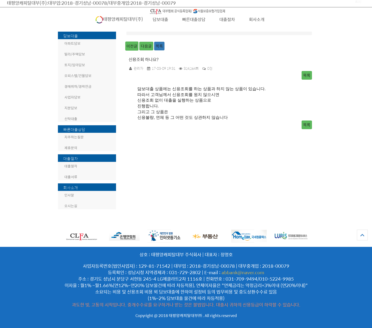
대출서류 (70, 177)
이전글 (131, 46)
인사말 (69, 195)
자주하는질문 (74, 137)
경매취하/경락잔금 (77, 86)
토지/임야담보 (74, 65)
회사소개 (256, 19)
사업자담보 (72, 97)
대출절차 (227, 19)
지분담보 (70, 108)
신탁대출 (70, 119)
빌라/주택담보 (74, 54)
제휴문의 (70, 148)
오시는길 (70, 206)
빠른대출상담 (193, 19)
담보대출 (160, 19)
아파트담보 (72, 43)
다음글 (146, 46)
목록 (159, 46)
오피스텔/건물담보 (77, 76)
